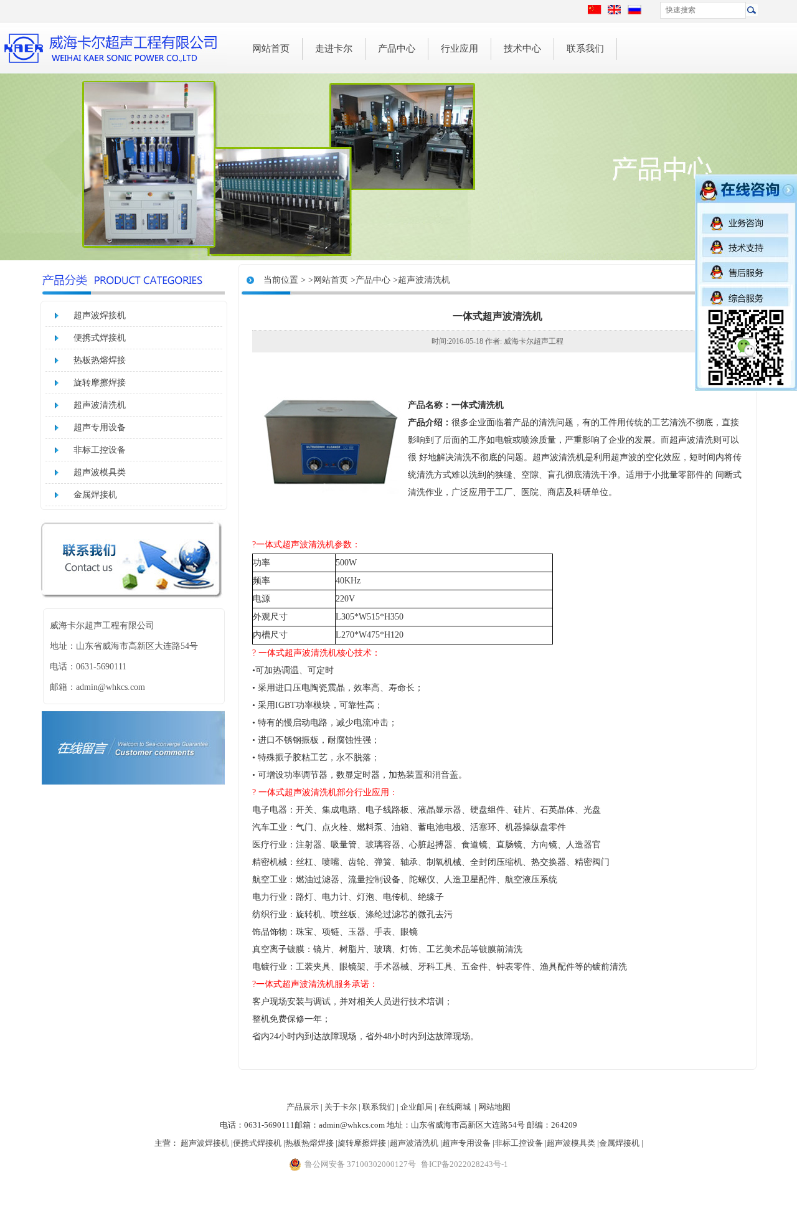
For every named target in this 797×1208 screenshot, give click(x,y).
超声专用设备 (99, 427)
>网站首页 (328, 280)
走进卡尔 (333, 49)
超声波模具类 (99, 472)
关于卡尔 (340, 1106)
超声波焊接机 (99, 315)
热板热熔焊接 (99, 360)
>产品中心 (370, 280)
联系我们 (585, 49)
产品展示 (302, 1106)
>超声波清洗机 (421, 280)
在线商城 (454, 1106)
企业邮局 (416, 1106)
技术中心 (522, 49)
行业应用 (459, 49)
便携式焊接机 (99, 337)
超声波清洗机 (99, 405)
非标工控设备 (99, 450)
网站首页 (271, 49)
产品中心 (396, 49)
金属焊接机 (95, 494)
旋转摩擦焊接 (99, 382)
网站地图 (494, 1106)
